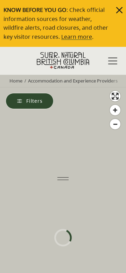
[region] (63, 169)
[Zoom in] (115, 110)
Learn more (76, 37)
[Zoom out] (115, 124)
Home (15, 81)
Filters (34, 101)
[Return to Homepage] (63, 60)
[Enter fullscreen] (115, 96)
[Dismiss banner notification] (119, 10)
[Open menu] (112, 62)
